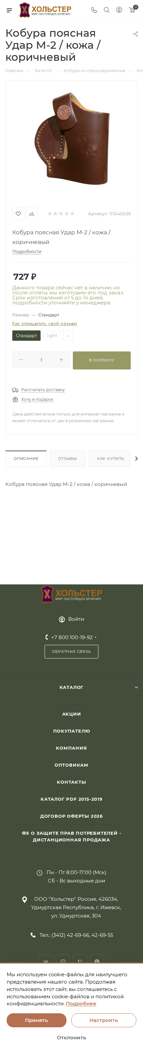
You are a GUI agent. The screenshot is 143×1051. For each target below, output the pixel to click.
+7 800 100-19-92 (72, 637)
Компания (71, 748)
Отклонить (71, 1037)
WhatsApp (97, 962)
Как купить (110, 458)
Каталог (72, 687)
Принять (36, 1020)
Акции (71, 714)
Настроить (103, 1020)
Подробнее (81, 1003)
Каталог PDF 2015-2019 (71, 799)
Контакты (71, 782)
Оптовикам (71, 765)
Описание (26, 458)
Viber (80, 962)
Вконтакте (46, 962)
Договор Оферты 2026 (71, 816)
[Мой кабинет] (119, 10)
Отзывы (67, 458)
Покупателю (71, 731)
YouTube (63, 962)
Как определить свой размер (44, 323)
